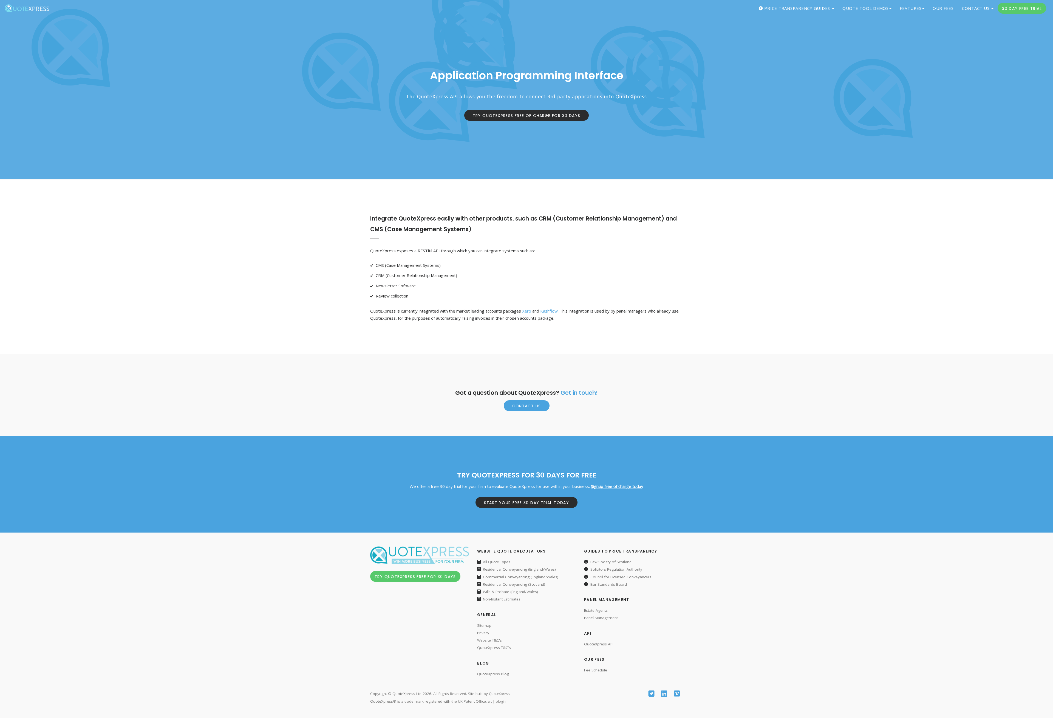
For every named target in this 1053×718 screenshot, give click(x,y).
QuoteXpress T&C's (494, 647)
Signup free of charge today (617, 486)
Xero (526, 311)
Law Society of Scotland (611, 561)
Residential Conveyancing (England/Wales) (519, 569)
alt (490, 701)
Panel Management (601, 617)
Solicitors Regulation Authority (616, 569)
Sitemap (484, 625)
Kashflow (549, 311)
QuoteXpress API (598, 644)
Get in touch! (579, 393)
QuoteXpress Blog (493, 673)
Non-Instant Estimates (501, 599)
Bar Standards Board (608, 584)
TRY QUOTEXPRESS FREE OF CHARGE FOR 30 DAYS (527, 115)
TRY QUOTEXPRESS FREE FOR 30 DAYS (415, 576)
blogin (501, 701)
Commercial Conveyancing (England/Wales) (520, 576)
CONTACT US (526, 406)
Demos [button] (865, 8)
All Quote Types (496, 561)
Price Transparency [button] (797, 8)
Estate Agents (596, 610)
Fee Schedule (595, 670)
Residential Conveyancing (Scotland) (514, 584)
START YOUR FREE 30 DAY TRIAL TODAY (526, 502)
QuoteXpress (499, 693)
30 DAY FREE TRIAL (1022, 8)
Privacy (483, 632)
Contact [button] (976, 8)
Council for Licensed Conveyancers (620, 576)
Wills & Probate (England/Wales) (510, 591)
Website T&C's (489, 640)
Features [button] (911, 8)
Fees (943, 8)
